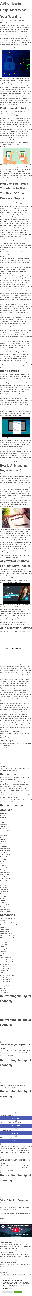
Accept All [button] (18, 1292)
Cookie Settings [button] (7, 1292)
